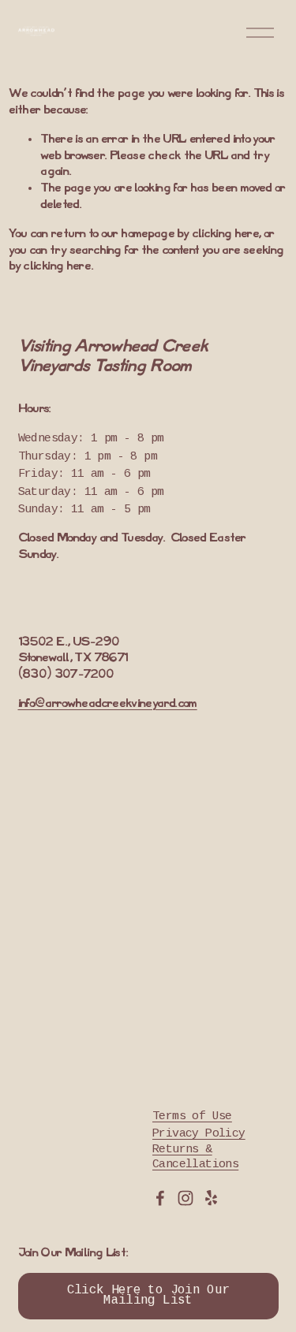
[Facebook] (160, 1198)
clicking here (225, 234)
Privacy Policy (198, 1134)
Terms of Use (192, 1117)
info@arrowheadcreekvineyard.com (107, 704)
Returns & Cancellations (195, 1157)
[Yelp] (211, 1198)
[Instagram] (185, 1198)
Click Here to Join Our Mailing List (148, 1295)
